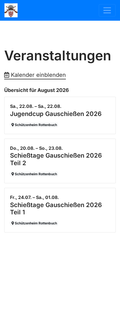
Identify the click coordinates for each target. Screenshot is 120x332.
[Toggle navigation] (107, 10)
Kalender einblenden (37, 75)
